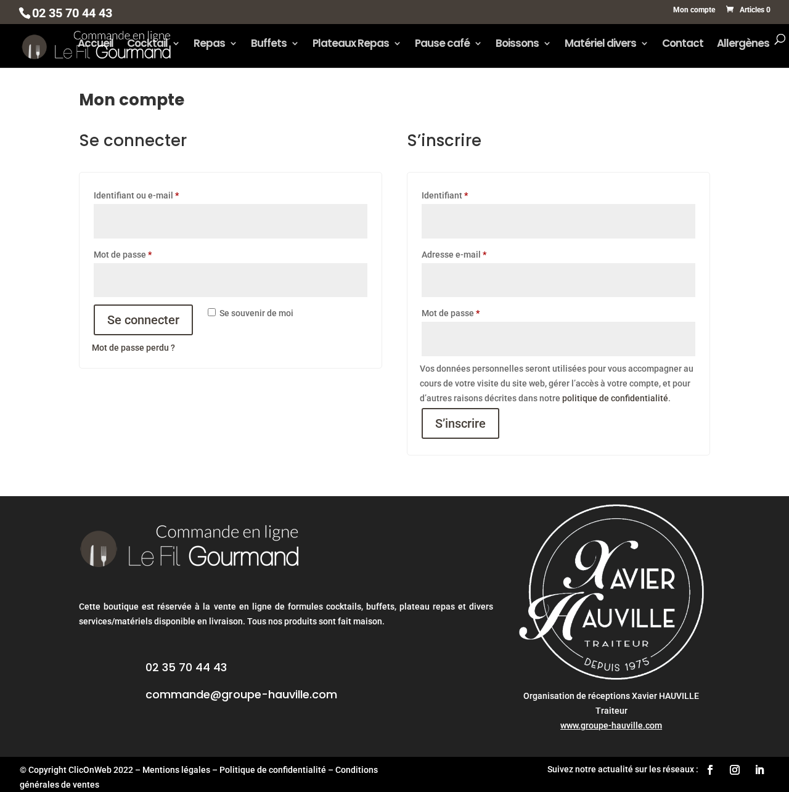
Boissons (517, 45)
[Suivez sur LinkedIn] (759, 770)
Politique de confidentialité (272, 770)
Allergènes (743, 45)
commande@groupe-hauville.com (241, 694)
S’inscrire (460, 423)
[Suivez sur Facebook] (710, 770)
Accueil (95, 45)
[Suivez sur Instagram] (735, 770)
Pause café (442, 45)
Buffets (269, 45)
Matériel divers (600, 45)
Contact (682, 45)
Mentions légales (176, 770)
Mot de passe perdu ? (133, 348)
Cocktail (147, 45)
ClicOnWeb (90, 770)
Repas (209, 45)
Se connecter (143, 319)
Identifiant (467, 195)
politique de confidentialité (615, 398)
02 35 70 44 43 (186, 667)
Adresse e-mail (476, 254)
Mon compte (694, 10)
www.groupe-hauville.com (611, 725)
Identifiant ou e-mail (158, 195)
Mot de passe (144, 254)
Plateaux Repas (351, 45)
